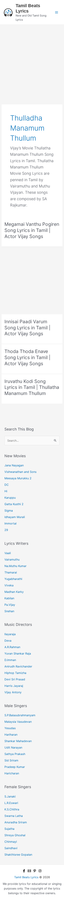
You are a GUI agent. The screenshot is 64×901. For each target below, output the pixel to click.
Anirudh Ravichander (18, 666)
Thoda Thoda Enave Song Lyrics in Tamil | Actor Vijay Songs (27, 357)
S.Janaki (10, 796)
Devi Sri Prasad (14, 679)
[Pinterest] (34, 870)
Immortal (10, 523)
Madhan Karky (14, 592)
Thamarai (10, 572)
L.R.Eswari (11, 803)
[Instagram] (40, 870)
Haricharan (11, 773)
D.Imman (10, 660)
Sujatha (9, 829)
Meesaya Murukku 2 (17, 478)
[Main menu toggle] (56, 12)
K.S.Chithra (11, 809)
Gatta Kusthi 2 (13, 504)
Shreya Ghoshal (14, 835)
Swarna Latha (13, 816)
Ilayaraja (10, 634)
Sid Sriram (11, 760)
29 (6, 530)
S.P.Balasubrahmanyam (19, 715)
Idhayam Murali (14, 517)
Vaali (7, 553)
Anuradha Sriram (15, 822)
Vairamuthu (12, 559)
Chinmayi (10, 841)
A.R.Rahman (12, 647)
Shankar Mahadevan (18, 741)
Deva (7, 640)
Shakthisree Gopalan (18, 854)
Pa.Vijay (9, 604)
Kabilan (9, 598)
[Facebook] (24, 870)
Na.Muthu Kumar (15, 566)
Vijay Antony (13, 692)
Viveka (9, 585)
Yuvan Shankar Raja (17, 653)
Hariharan (10, 734)
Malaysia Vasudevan (18, 721)
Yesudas (10, 728)
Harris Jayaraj (13, 686)
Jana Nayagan (14, 465)
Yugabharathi (13, 579)
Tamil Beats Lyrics (26, 877)
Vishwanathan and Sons (20, 472)
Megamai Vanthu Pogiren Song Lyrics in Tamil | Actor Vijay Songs (31, 230)
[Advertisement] (32, 59)
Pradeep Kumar (14, 767)
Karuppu (10, 497)
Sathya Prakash (14, 754)
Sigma (8, 510)
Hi (5, 491)
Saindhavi (10, 848)
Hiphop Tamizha (15, 673)
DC (6, 484)
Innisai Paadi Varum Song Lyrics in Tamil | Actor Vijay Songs (27, 328)
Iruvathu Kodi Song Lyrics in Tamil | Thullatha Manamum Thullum (31, 387)
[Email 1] (29, 870)
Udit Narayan (13, 747)
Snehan (9, 611)
